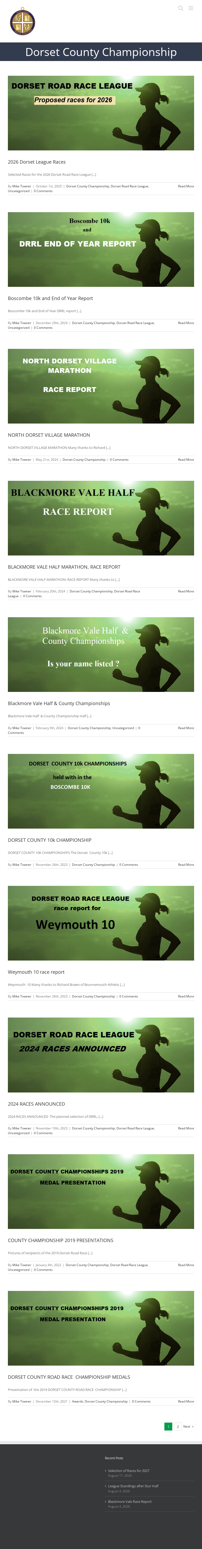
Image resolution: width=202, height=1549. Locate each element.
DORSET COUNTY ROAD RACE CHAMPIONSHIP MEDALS (69, 1377)
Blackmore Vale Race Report (130, 1501)
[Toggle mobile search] (180, 8)
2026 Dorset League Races (37, 162)
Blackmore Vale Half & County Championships (59, 703)
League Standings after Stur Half (133, 1486)
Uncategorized (18, 191)
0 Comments (43, 191)
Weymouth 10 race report (36, 972)
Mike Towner (21, 186)
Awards (77, 1401)
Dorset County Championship (87, 186)
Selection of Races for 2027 (128, 1470)
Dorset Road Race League (129, 186)
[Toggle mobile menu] (191, 8)
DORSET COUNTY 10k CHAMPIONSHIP (50, 840)
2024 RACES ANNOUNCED (36, 1104)
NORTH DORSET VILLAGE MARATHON (49, 435)
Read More (186, 186)
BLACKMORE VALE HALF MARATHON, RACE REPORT (64, 567)
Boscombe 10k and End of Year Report (50, 298)
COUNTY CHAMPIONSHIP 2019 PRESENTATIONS (60, 1240)
